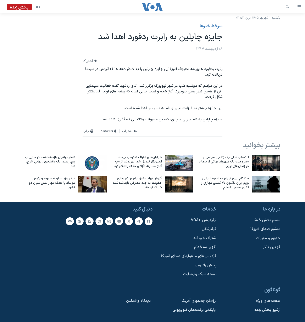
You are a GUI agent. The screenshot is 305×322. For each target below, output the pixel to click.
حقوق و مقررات (268, 238)
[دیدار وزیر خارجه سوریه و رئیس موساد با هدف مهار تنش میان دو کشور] (92, 184)
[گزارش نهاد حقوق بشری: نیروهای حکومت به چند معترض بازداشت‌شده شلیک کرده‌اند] (179, 184)
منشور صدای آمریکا (265, 229)
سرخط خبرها (211, 26)
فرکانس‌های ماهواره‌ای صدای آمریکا (188, 256)
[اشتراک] (70, 221)
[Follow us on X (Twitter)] (129, 221)
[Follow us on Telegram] (139, 221)
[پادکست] (80, 221)
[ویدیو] (38, 7)
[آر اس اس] (89, 221)
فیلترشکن (209, 229)
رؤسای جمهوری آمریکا (199, 301)
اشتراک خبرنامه (204, 238)
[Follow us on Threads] (99, 221)
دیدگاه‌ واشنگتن (138, 301)
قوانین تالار (271, 247)
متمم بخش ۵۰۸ (267, 220)
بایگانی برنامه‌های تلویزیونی (194, 310)
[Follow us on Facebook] (148, 221)
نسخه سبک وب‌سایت (199, 274)
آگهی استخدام (205, 247)
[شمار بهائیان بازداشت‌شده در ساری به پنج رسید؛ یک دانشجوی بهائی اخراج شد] (92, 163)
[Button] (90, 61)
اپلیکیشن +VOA (203, 220)
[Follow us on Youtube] (119, 221)
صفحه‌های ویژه (268, 301)
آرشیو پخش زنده (267, 310)
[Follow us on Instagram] (109, 221)
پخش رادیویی (205, 265)
